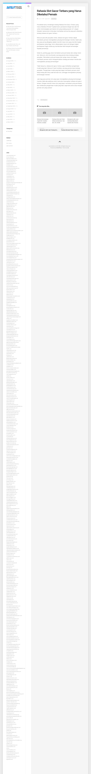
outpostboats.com (10, 380)
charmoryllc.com (10, 401)
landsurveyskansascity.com (12, 625)
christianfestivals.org (11, 491)
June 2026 (10, 66)
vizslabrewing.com (10, 297)
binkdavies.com (10, 427)
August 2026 (10, 60)
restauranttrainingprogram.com (13, 340)
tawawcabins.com (10, 289)
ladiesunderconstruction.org (12, 248)
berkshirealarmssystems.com (13, 296)
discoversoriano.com (11, 395)
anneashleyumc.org (10, 623)
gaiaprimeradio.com (11, 481)
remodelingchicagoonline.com (13, 644)
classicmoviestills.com (11, 391)
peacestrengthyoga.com (11, 614)
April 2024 (10, 119)
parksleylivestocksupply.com (12, 371)
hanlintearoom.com (10, 722)
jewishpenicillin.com (10, 344)
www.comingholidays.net (12, 398)
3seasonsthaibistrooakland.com (13, 363)
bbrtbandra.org (9, 208)
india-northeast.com (10, 268)
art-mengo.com (9, 479)
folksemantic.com (10, 291)
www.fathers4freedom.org (12, 607)
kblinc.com (8, 304)
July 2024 (10, 111)
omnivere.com (9, 174)
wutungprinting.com (10, 499)
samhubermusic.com (11, 757)
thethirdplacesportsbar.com (12, 679)
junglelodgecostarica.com (12, 489)
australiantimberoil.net (11, 251)
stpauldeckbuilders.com (11, 626)
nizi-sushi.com (9, 478)
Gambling (10, 131)
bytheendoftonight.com (11, 382)
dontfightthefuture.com (11, 272)
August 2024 (10, 108)
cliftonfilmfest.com (10, 276)
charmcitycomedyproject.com (13, 455)
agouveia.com (9, 738)
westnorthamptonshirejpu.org (13, 233)
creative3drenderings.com (12, 583)
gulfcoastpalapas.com (11, 575)
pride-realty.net (9, 717)
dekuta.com (9, 658)
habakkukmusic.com (11, 596)
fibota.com (8, 689)
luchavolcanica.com (11, 524)
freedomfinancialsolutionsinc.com (14, 615)
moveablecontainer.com (11, 240)
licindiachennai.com (10, 161)
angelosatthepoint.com (11, 546)
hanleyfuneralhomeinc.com (12, 313)
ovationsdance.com (10, 352)
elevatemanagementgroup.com (13, 727)
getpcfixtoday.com (10, 206)
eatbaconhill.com (10, 181)
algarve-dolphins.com (11, 494)
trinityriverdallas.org (10, 360)
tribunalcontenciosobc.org (12, 412)
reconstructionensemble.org (12, 521)
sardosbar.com (9, 292)
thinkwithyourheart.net (11, 281)
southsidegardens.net (11, 674)
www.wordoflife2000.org (12, 286)
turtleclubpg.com (10, 529)
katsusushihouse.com (11, 441)
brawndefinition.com (11, 422)
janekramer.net (9, 476)
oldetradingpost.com (11, 246)
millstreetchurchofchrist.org (12, 714)
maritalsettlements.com (11, 500)
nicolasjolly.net (9, 436)
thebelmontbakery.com (11, 189)
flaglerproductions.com (11, 420)
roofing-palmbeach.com (11, 270)
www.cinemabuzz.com (11, 660)
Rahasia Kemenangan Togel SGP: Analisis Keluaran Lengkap (42, 120)
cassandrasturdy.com (11, 388)
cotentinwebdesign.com (11, 244)
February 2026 (11, 74)
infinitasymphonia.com (11, 438)
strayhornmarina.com (11, 419)
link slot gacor (44, 99)
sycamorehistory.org (11, 665)
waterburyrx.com (10, 543)
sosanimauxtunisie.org (11, 217)
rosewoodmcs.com (10, 663)
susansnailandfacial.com (12, 602)
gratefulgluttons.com (11, 385)
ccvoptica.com (9, 650)
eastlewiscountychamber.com (13, 411)
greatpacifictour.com (11, 531)
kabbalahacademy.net (11, 321)
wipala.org (8, 375)
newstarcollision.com (11, 324)
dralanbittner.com (10, 299)
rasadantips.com (10, 176)
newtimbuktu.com (10, 177)
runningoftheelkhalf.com (11, 610)
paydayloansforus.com (11, 187)
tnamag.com (9, 567)
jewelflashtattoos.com (11, 205)
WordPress (59, 147)
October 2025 (11, 82)
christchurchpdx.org (11, 428)
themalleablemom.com (11, 468)
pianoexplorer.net (10, 673)
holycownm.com (10, 526)
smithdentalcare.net (10, 754)
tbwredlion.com (9, 698)
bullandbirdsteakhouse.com (12, 638)
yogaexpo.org (9, 366)
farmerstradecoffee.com (12, 585)
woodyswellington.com (11, 682)
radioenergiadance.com (11, 222)
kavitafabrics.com (10, 522)
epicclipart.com (9, 211)
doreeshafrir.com (10, 454)
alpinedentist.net (10, 221)
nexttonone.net (9, 598)
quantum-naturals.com (11, 701)
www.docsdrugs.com (11, 631)
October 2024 (11, 103)
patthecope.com (10, 558)
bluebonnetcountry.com (11, 209)
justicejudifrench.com (11, 465)
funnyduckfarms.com (11, 724)
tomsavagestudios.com (11, 345)
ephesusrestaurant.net (11, 681)
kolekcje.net (9, 355)
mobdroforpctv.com (11, 387)
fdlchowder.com (10, 634)
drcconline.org (9, 540)
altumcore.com (9, 564)
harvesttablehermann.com (12, 256)
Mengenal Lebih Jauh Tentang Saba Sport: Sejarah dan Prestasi (72, 120)
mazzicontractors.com (11, 677)
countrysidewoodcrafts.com (12, 192)
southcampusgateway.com (12, 227)
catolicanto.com (10, 356)
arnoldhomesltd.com (11, 273)
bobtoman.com (10, 216)
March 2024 (10, 122)
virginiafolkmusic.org (11, 350)
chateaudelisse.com (10, 229)
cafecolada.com (10, 393)
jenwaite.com (9, 725)
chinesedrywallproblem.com (12, 513)
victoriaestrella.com (10, 532)
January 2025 (11, 95)
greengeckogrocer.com (11, 331)
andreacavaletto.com (11, 369)
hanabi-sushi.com (10, 655)
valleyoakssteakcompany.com (13, 550)
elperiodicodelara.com (11, 158)
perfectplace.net (10, 361)
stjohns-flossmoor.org (11, 516)
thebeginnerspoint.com (11, 396)
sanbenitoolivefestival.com (12, 390)
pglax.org (8, 507)
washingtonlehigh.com (11, 652)
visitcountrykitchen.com (11, 492)
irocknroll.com (9, 284)
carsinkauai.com (10, 713)
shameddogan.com (10, 580)
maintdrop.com (9, 214)
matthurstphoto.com (11, 708)
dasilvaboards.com (10, 415)
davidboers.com (10, 588)
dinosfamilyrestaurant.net (12, 253)
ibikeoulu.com (9, 460)
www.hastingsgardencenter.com (13, 671)
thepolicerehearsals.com (12, 407)
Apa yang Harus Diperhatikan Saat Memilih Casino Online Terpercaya (13, 40)
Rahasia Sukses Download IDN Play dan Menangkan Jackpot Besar (14, 50)
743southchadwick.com (11, 267)
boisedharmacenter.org (11, 372)
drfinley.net (8, 730)
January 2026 (11, 76)
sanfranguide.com (10, 399)
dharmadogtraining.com (11, 745)
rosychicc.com (9, 379)
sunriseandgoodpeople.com (12, 511)
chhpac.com (9, 743)
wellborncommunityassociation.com (14, 230)
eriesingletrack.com (10, 305)
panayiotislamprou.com (11, 225)
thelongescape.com (10, 486)
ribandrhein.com (10, 353)
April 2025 (10, 87)
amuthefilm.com (10, 433)
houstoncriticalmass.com (12, 404)
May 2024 (10, 116)
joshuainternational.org (11, 601)
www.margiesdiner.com (11, 633)
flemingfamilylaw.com (11, 732)
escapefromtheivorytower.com (13, 265)
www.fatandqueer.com (11, 622)
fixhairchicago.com (10, 553)
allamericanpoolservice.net (12, 342)
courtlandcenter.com (11, 535)
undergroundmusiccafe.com (12, 756)
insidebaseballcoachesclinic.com (13, 711)
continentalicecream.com (12, 423)
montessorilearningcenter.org (13, 703)
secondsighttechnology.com (12, 328)
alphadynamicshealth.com (12, 719)
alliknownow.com (10, 409)
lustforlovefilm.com (10, 435)
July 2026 (10, 63)
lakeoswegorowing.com (11, 735)
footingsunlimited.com (11, 628)
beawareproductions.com (12, 457)
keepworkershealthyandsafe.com (13, 198)
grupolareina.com (10, 241)
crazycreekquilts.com (11, 425)
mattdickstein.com (10, 591)
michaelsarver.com (10, 329)
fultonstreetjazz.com (11, 237)
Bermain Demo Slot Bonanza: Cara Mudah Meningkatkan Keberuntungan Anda (13, 28)
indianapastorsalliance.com (12, 548)
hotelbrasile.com (10, 235)
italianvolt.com (9, 294)
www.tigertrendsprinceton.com (13, 606)
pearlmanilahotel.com (11, 213)
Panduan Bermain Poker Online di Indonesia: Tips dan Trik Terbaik (58, 120)
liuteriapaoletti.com (10, 510)
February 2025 (11, 92)
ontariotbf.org (9, 195)
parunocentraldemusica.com (13, 692)
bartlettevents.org (10, 238)
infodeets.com (9, 165)
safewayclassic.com (11, 190)
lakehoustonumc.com (11, 594)
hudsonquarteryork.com (11, 687)
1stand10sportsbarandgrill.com (13, 316)
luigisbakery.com (10, 653)
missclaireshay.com (11, 155)
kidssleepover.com (10, 184)
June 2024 (10, 114)
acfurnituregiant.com (11, 171)
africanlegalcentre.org (11, 439)
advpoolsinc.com (10, 545)
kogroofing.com (10, 219)
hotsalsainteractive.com (11, 166)
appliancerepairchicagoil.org (12, 193)
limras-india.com (10, 157)
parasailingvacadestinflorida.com (14, 716)
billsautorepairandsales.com (12, 700)
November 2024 (11, 100)
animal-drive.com (10, 566)
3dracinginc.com (10, 403)
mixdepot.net (9, 662)
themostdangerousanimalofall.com (14, 406)
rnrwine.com (9, 733)
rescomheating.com (11, 749)
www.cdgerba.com (10, 690)
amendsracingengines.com (12, 618)
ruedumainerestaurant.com (12, 444)
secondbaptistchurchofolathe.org (14, 740)
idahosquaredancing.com (12, 288)
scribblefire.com (10, 364)
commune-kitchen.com (11, 431)
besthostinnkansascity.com (12, 753)
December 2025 (11, 79)
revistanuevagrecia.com (11, 449)
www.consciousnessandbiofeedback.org (15, 668)
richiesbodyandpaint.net (11, 160)
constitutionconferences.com (13, 556)
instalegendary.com (10, 197)
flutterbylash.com (10, 721)
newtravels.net (9, 185)
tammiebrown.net (10, 483)
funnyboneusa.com (10, 518)
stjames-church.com (11, 451)
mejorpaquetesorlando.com (12, 315)
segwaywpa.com (10, 574)
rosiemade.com (10, 308)
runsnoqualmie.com (11, 630)
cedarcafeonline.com (11, 169)
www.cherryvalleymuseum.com (13, 243)
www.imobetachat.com (11, 590)
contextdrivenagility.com (11, 459)
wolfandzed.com (10, 657)
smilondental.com (10, 323)
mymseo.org (9, 741)
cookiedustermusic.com (11, 519)
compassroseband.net (11, 562)
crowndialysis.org (10, 339)
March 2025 (10, 90)
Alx (68, 147)
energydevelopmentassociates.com (14, 259)
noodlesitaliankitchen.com (12, 200)
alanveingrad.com (10, 495)
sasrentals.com (10, 326)
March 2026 (10, 71)
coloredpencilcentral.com (12, 275)
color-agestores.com (11, 374)
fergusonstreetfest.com (11, 705)
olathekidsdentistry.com (11, 312)
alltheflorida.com (10, 709)
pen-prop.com (9, 604)
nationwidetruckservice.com (12, 527)
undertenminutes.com (11, 173)
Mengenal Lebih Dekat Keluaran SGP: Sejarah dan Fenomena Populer (13, 34)
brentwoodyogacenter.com (12, 646)
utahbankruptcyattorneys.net (12, 283)
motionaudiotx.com (10, 746)
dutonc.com (9, 484)
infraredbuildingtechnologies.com (14, 254)
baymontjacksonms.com (12, 503)
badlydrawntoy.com (10, 593)
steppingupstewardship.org (12, 649)
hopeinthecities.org (10, 384)
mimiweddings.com (10, 751)
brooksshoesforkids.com (12, 569)
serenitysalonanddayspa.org (12, 168)
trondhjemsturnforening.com (12, 695)
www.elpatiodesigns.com (12, 685)
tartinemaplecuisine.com (11, 475)
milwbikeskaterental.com (12, 502)
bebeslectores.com (10, 249)
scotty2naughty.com (11, 452)
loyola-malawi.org (10, 377)
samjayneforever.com (11, 706)
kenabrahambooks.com (11, 430)
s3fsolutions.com (10, 262)
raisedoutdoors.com (11, 280)
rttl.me (7, 748)
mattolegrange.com (10, 487)
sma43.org (8, 642)
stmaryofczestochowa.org (12, 463)
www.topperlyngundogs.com (12, 609)
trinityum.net (9, 676)
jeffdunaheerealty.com (11, 612)
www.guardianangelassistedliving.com (15, 693)
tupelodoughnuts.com (11, 310)
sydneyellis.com (10, 337)
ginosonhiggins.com (11, 497)
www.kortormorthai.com (12, 620)
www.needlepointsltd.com (12, 636)
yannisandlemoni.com (11, 300)
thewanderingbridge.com (12, 467)
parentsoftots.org (10, 582)
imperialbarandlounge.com (12, 278)
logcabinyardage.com (11, 586)
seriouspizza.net (10, 561)
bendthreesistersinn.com (12, 515)
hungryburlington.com (11, 471)
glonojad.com (9, 447)
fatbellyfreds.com (10, 684)
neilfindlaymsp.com (10, 537)
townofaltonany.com (11, 505)
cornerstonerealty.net (11, 666)
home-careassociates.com (12, 368)
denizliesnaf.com (10, 554)
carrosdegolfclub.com (11, 257)
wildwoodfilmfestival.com (12, 232)
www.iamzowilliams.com (12, 669)
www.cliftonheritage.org (11, 641)
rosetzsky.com (9, 446)
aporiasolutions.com (11, 572)
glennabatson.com (10, 417)
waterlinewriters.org (10, 578)
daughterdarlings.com (11, 163)
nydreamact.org (10, 201)
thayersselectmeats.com (12, 570)
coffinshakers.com (10, 462)
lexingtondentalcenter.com (12, 336)
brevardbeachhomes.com (12, 264)
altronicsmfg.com (10, 179)
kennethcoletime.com (11, 470)
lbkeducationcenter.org (11, 358)
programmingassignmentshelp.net (14, 182)
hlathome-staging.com (11, 332)
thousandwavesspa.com (12, 534)
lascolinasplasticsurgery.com (13, 639)
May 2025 (10, 84)
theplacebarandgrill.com (11, 542)
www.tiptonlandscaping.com (12, 647)
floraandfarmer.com (11, 260)
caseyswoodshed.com (11, 551)
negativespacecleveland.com (12, 508)
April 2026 (10, 68)
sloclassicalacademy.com (12, 414)
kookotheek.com (10, 224)
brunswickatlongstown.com (12, 473)
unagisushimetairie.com (11, 203)
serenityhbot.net (10, 599)
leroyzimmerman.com (11, 729)
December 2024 (11, 98)
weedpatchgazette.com (11, 302)
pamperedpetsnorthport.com (12, 307)
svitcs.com (8, 559)
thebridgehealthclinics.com (12, 577)
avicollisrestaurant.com (11, 538)
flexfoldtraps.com (10, 617)
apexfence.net (9, 759)
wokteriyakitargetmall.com (12, 334)
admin (48, 18)
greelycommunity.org (11, 443)
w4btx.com (8, 318)
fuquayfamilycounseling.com (13, 737)
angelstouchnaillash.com (12, 320)
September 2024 (11, 106)
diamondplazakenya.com (12, 697)
